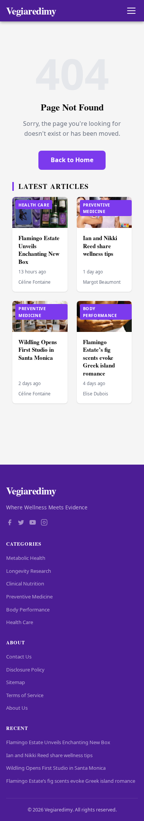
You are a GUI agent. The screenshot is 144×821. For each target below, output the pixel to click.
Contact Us (18, 656)
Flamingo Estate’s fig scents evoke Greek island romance (99, 357)
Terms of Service (24, 695)
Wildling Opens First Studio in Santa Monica (37, 350)
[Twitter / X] (21, 523)
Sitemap (15, 682)
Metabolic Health (25, 557)
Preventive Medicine (29, 596)
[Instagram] (44, 523)
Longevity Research (28, 570)
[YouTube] (32, 523)
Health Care (19, 622)
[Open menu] (131, 10)
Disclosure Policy (25, 669)
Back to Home (72, 160)
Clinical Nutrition (25, 583)
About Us (17, 707)
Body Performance (28, 609)
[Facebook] (9, 523)
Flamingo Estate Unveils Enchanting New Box (39, 250)
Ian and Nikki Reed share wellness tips (100, 246)
